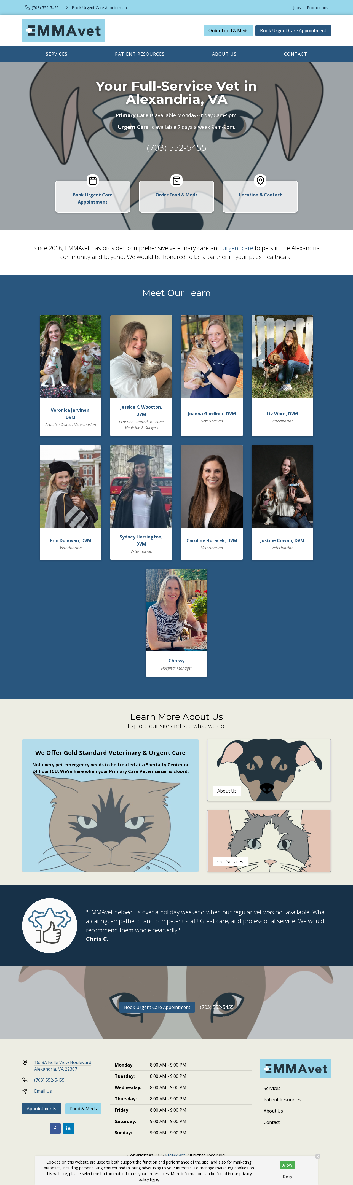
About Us (224, 54)
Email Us (43, 1091)
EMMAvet (175, 1155)
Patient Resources (140, 54)
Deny (287, 1176)
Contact (295, 54)
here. (154, 1179)
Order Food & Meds (228, 31)
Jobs (297, 7)
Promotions (317, 7)
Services (57, 54)
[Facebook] (55, 1128)
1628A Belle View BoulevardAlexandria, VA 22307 (62, 1065)
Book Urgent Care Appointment (293, 31)
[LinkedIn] (68, 1128)
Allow (287, 1165)
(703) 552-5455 (176, 147)
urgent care (238, 248)
